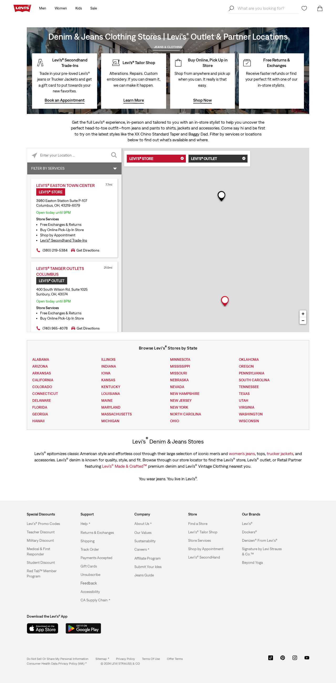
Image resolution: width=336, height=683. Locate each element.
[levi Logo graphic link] (22, 8)
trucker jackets (280, 453)
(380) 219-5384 (55, 250)
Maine (107, 400)
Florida (39, 407)
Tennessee (249, 387)
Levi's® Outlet (204, 159)
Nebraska (179, 380)
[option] (47, 523)
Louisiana (110, 394)
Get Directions (87, 250)
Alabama (40, 359)
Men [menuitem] (42, 8)
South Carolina (254, 380)
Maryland (110, 407)
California (42, 380)
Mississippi (180, 366)
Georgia (40, 414)
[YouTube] (306, 659)
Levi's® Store (141, 159)
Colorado (42, 387)
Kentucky (110, 387)
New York (179, 407)
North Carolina (185, 414)
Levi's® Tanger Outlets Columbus (60, 271)
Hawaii (38, 421)
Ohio (174, 421)
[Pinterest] (282, 659)
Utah (243, 400)
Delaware (41, 400)
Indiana (108, 366)
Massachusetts (116, 414)
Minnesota (180, 359)
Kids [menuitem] (78, 8)
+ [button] (303, 313)
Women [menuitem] (61, 8)
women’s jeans (242, 453)
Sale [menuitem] (93, 8)
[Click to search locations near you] (34, 155)
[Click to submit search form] (114, 155)
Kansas (108, 380)
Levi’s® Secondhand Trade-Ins (63, 240)
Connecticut (45, 394)
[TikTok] (270, 659)
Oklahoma (249, 359)
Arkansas (41, 373)
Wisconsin (249, 421)
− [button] (303, 320)
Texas (244, 394)
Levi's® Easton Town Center (65, 185)
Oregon (246, 366)
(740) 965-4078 (55, 328)
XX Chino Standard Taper (157, 134)
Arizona (40, 366)
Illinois (108, 359)
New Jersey (181, 400)
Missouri (178, 373)
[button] (43, 523)
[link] (102, 659)
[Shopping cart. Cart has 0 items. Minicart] (320, 8)
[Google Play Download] (83, 628)
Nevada (177, 387)
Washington (251, 414)
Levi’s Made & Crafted (124, 465)
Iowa (106, 373)
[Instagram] (294, 659)
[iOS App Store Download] (42, 628)
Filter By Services (48, 168)
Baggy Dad (198, 134)
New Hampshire (185, 394)
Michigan (110, 421)
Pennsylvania (251, 373)
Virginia (246, 407)
